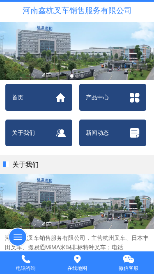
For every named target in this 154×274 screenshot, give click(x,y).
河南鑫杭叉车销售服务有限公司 (77, 10)
